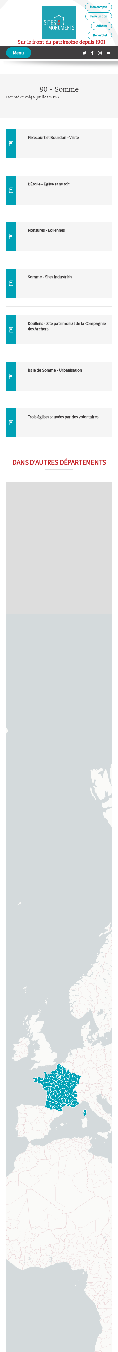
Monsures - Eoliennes (46, 230)
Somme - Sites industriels (50, 277)
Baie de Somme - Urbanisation (55, 370)
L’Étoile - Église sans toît (48, 184)
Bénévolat (100, 35)
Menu (18, 52)
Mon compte (98, 7)
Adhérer (101, 26)
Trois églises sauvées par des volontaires (63, 417)
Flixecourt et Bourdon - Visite (53, 137)
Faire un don (98, 16)
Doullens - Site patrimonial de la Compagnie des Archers (67, 326)
